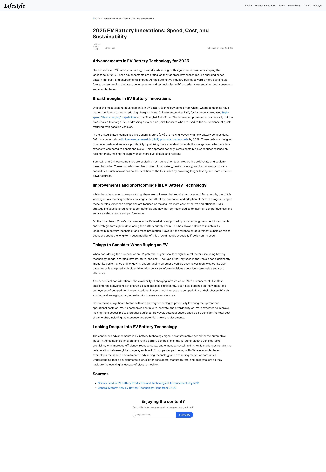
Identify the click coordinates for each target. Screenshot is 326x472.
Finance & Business (265, 5)
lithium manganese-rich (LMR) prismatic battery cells (154, 139)
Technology (294, 5)
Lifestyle (14, 5)
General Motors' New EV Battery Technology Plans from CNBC (137, 387)
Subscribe (184, 414)
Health (248, 5)
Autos (282, 5)
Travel (306, 5)
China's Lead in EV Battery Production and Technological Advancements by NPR (148, 383)
